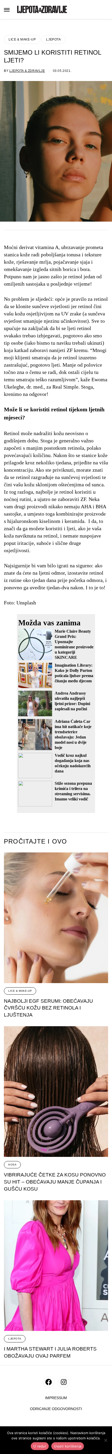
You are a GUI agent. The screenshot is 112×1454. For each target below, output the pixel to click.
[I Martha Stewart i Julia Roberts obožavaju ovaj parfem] (56, 1265)
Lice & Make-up (22, 39)
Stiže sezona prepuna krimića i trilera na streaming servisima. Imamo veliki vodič (73, 791)
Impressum (56, 1398)
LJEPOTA (53, 39)
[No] (105, 1440)
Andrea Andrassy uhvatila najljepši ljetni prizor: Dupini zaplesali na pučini (72, 701)
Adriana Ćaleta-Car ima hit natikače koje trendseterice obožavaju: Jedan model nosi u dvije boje (73, 734)
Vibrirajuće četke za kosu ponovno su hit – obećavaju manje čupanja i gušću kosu (55, 1181)
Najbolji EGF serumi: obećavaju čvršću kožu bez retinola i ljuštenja (48, 1008)
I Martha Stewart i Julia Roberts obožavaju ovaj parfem (50, 1352)
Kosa (12, 1164)
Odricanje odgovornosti (56, 1409)
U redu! (39, 1446)
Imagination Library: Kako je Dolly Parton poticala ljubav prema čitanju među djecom (74, 673)
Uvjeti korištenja (67, 1446)
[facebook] (48, 1382)
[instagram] (64, 1382)
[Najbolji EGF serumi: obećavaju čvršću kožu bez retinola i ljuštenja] (56, 917)
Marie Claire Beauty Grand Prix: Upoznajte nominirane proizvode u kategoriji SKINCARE (74, 644)
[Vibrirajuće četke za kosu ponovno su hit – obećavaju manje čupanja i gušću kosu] (56, 1091)
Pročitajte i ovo (35, 841)
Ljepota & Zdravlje (27, 71)
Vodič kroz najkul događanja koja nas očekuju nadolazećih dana (73, 763)
